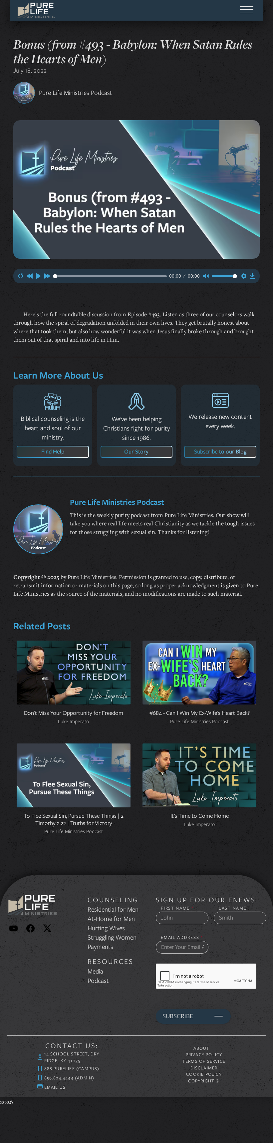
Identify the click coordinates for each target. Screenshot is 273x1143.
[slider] (110, 276)
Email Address (182, 937)
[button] (247, 10)
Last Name (232, 908)
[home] (35, 10)
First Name (177, 908)
